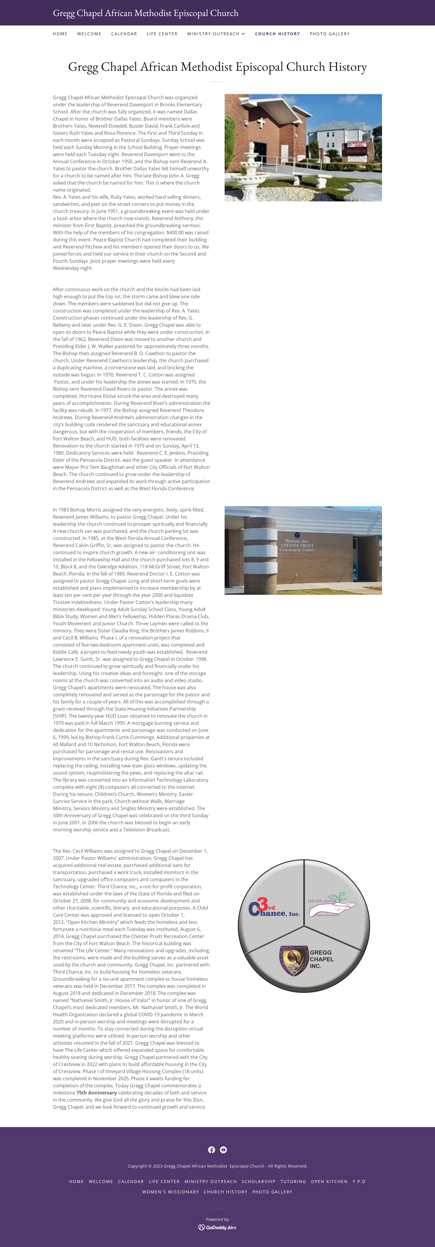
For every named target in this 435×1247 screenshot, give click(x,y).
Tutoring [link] (293, 1181)
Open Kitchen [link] (329, 1181)
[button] (216, 33)
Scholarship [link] (259, 1181)
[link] (217, 14)
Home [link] (60, 33)
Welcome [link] (89, 33)
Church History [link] (277, 33)
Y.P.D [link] (359, 1181)
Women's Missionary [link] (170, 1192)
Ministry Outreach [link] (211, 1181)
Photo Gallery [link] (330, 33)
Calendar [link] (124, 33)
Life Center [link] (162, 33)
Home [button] (76, 1181)
